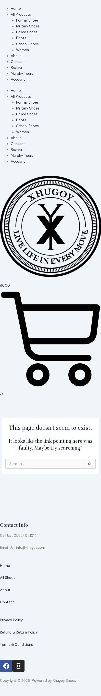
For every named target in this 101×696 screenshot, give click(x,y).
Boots (21, 38)
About (16, 56)
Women (22, 50)
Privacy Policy (11, 620)
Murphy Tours (22, 73)
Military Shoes (27, 26)
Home (16, 8)
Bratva (16, 67)
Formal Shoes (27, 20)
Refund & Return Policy (19, 632)
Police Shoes (27, 32)
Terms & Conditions (16, 644)
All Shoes (7, 577)
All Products (21, 14)
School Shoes (27, 44)
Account (18, 79)
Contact (18, 62)
